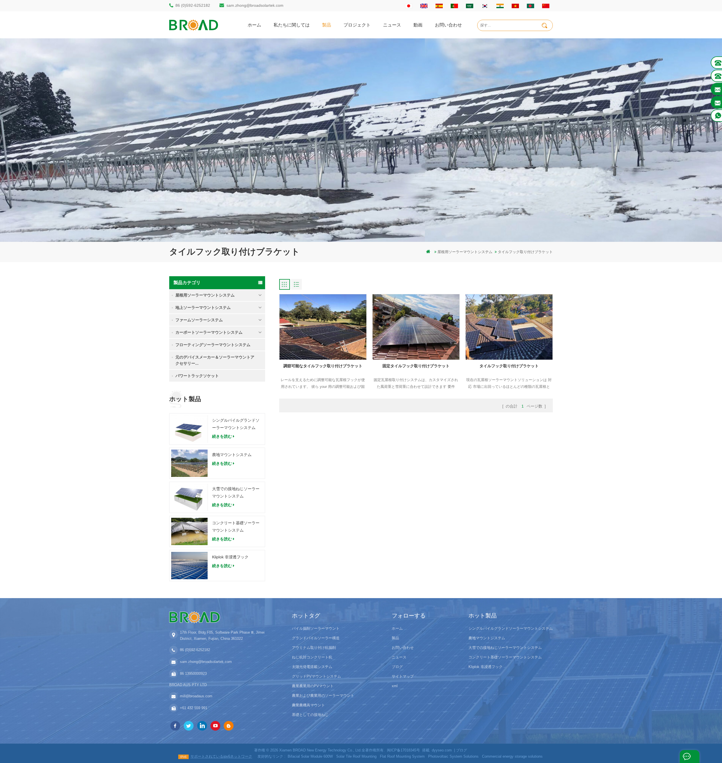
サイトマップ (403, 676)
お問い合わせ (448, 24)
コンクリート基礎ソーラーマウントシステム (235, 526)
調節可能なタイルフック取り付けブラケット (322, 366)
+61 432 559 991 (193, 708)
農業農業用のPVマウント (313, 686)
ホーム (254, 24)
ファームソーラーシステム (199, 320)
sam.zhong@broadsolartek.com (254, 5)
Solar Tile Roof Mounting (356, 756)
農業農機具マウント (308, 705)
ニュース (392, 24)
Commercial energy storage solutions (512, 756)
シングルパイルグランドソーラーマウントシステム (235, 424)
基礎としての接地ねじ (310, 715)
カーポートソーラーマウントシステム (209, 332)
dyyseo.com (442, 750)
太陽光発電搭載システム (312, 667)
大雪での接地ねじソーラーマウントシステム (235, 492)
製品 (326, 24)
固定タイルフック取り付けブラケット (416, 366)
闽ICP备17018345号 (403, 750)
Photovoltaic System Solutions (453, 756)
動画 (417, 24)
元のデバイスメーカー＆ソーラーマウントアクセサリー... (214, 360)
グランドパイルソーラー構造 (316, 638)
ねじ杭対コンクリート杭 (312, 657)
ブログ (397, 667)
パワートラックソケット (197, 375)
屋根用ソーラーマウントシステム (464, 252)
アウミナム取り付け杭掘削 (314, 647)
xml (395, 686)
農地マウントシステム (232, 454)
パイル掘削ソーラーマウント (316, 628)
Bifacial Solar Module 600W (310, 756)
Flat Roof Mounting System (402, 756)
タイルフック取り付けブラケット (509, 366)
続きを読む (222, 436)
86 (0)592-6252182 (192, 5)
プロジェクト (357, 24)
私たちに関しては (292, 24)
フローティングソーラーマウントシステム (212, 344)
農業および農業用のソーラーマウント (323, 695)
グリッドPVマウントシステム (316, 676)
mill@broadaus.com (196, 696)
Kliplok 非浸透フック (230, 557)
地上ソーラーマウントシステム (203, 307)
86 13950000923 (193, 673)
